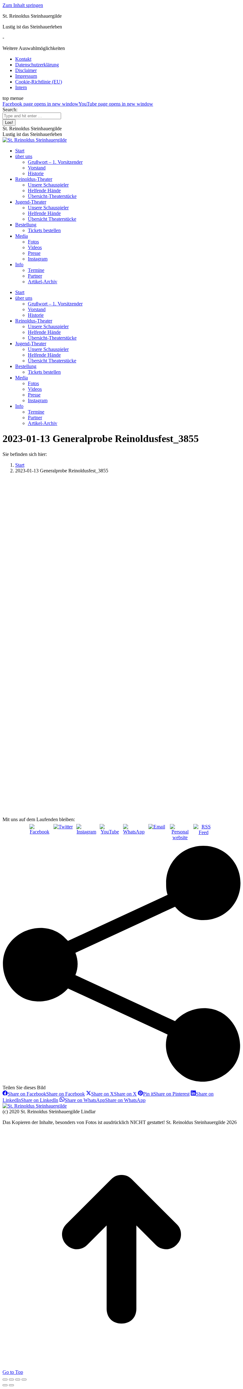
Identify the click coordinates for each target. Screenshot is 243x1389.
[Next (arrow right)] (11, 1385)
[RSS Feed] (203, 834)
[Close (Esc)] (5, 1379)
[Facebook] (39, 834)
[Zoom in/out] (24, 1379)
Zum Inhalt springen (23, 5)
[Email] (156, 834)
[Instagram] (86, 834)
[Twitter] (63, 834)
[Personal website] (180, 834)
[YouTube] (110, 834)
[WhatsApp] (133, 834)
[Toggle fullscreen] (17, 1379)
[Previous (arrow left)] (5, 1385)
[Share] (11, 1379)
